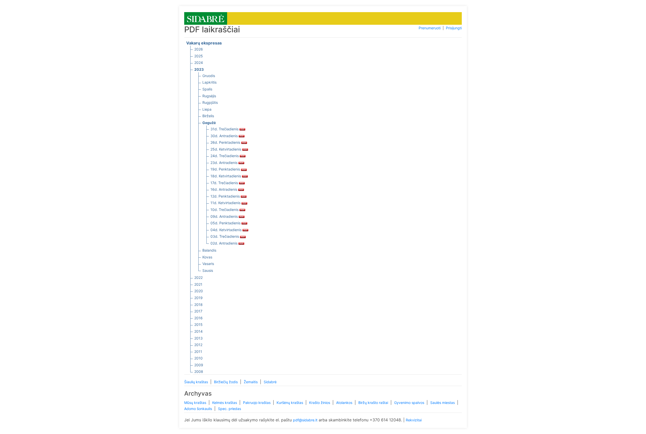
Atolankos (344, 402)
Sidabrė (270, 382)
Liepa (206, 109)
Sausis (207, 270)
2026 (198, 49)
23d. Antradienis (224, 162)
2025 (198, 56)
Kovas (207, 257)
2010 (198, 358)
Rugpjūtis (210, 102)
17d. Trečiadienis (224, 183)
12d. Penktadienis (225, 196)
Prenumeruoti (430, 28)
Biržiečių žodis (226, 382)
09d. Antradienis (224, 216)
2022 (198, 277)
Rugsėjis (209, 96)
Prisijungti (454, 28)
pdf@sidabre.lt (305, 420)
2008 (198, 371)
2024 (198, 62)
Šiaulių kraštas (196, 382)
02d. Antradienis (224, 243)
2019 (198, 298)
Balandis (209, 250)
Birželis (208, 116)
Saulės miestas (443, 402)
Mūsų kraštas (195, 402)
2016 (198, 318)
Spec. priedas (229, 408)
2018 (198, 304)
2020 (198, 291)
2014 (198, 331)
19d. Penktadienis (225, 169)
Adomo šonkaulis (198, 408)
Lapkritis (209, 82)
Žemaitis (251, 382)
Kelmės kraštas (225, 402)
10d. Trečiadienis (224, 209)
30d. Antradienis (224, 136)
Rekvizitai (414, 420)
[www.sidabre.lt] (205, 18)
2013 (198, 338)
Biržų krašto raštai (373, 402)
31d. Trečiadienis (224, 129)
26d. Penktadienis (225, 142)
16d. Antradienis (224, 189)
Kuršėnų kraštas (290, 402)
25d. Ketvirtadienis (226, 149)
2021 (198, 284)
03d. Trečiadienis (225, 236)
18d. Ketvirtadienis (226, 176)
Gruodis (208, 76)
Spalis (207, 89)
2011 (198, 351)
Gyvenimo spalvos (409, 402)
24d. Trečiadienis (225, 156)
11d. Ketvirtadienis (225, 203)
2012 (198, 345)
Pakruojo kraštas (257, 402)
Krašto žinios (320, 402)
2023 (199, 69)
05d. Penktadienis (225, 223)
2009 (198, 365)
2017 (198, 311)
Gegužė (209, 122)
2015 (198, 324)
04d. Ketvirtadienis (226, 230)
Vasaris (208, 263)
